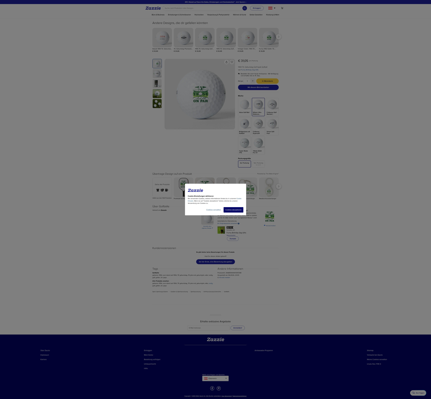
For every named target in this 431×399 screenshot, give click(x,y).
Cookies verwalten (213, 210)
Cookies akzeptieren (233, 210)
